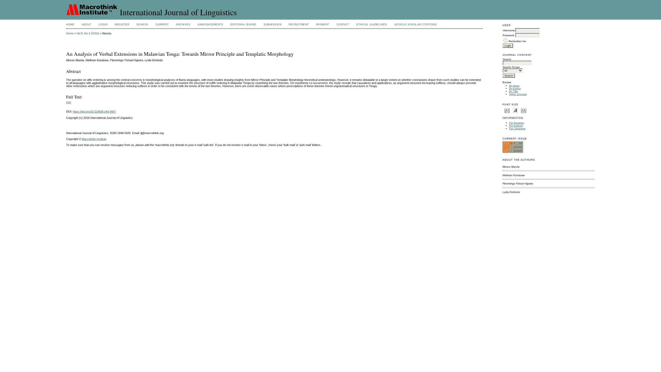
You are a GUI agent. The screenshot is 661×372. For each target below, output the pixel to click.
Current (162, 24)
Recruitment (299, 24)
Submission (272, 24)
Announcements (210, 24)
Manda (106, 33)
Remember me (517, 41)
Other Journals (518, 94)
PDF (68, 102)
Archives (183, 24)
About (86, 24)
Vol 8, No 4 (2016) (88, 33)
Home (70, 24)
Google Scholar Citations (415, 24)
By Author (515, 88)
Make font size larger (523, 110)
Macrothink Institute (94, 139)
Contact (343, 24)
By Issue (514, 85)
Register (122, 24)
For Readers (516, 122)
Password (508, 35)
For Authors (516, 125)
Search (142, 24)
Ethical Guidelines (372, 24)
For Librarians (517, 128)
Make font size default (515, 110)
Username (509, 30)
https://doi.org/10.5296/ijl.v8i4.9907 (94, 111)
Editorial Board (243, 24)
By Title (513, 91)
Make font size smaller (507, 110)
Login (103, 24)
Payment (322, 24)
